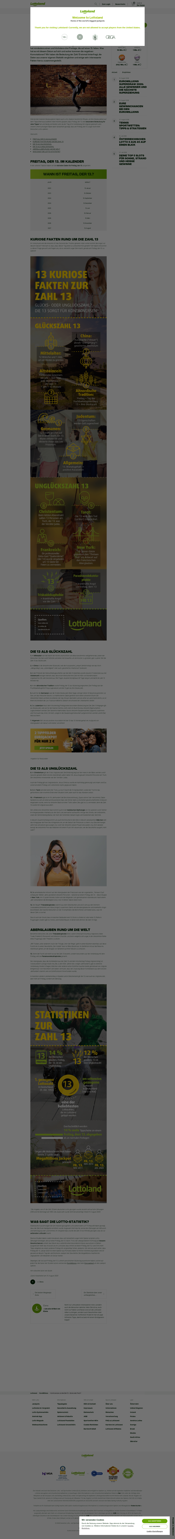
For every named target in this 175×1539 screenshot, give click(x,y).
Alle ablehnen (154, 1526)
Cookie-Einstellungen (155, 1531)
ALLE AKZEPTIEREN (154, 1521)
